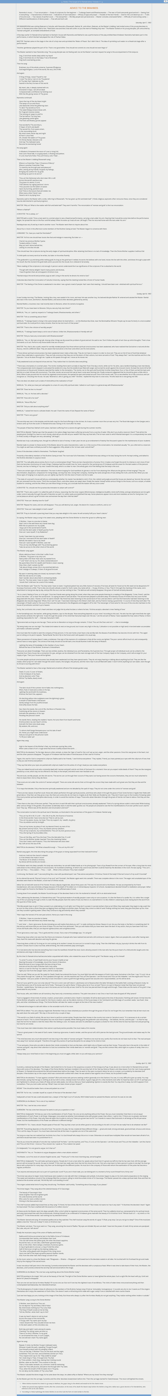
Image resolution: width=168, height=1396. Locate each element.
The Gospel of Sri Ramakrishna (80, 2)
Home (65, 2)
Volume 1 (96, 2)
